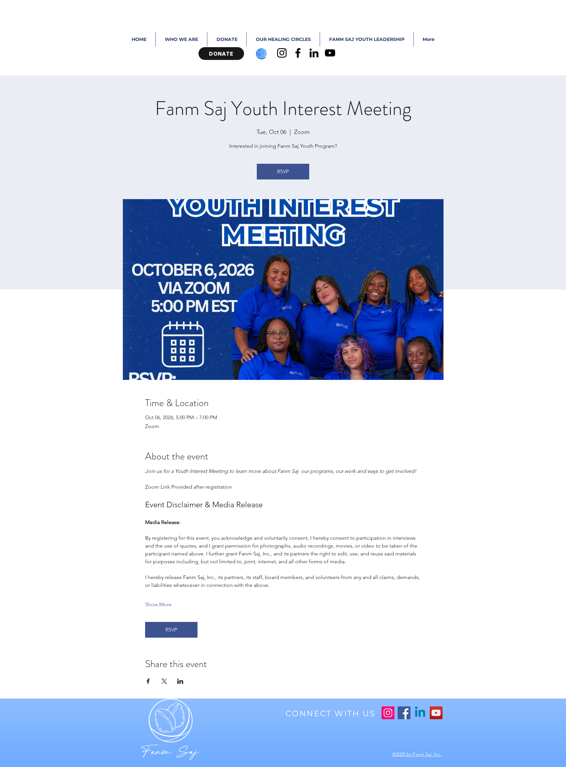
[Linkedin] (420, 712)
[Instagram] (281, 53)
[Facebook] (298, 53)
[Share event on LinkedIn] (180, 681)
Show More (158, 604)
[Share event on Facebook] (148, 681)
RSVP (283, 171)
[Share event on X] (164, 681)
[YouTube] (330, 53)
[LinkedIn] (314, 53)
